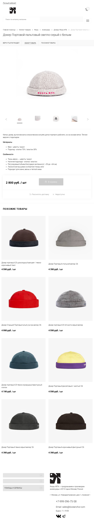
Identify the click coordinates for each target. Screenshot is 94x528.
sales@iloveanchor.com (73, 507)
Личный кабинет (9, 3)
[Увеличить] (47, 79)
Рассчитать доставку (40, 194)
